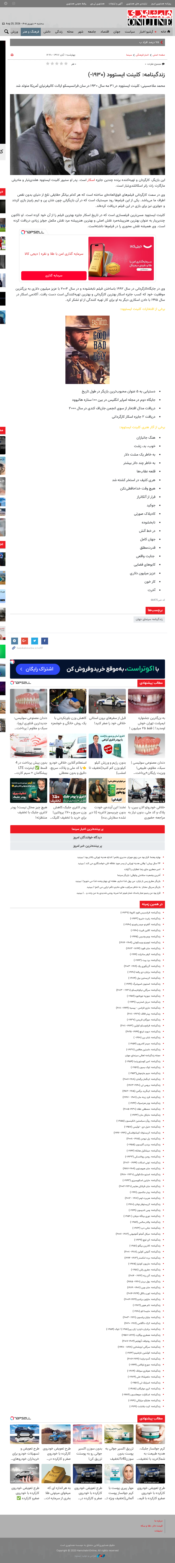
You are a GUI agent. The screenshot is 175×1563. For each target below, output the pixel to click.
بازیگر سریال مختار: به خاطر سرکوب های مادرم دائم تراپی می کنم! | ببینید (123, 887)
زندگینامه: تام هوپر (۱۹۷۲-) (146, 1305)
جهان (116, 31)
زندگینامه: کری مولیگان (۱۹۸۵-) (144, 1389)
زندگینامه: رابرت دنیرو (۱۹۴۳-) (145, 919)
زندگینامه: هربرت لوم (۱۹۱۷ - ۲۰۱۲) (142, 1198)
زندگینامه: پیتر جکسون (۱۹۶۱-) (145, 1192)
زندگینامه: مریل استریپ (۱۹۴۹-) (144, 1002)
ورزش (14, 31)
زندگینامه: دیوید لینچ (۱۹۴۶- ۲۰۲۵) (143, 1032)
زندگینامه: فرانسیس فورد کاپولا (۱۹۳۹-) (140, 913)
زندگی (58, 31)
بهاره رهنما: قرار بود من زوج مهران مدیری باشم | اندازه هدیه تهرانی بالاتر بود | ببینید (118, 857)
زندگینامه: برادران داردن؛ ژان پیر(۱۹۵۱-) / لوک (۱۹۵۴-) (133, 1329)
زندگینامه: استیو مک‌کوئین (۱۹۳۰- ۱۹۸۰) (140, 1175)
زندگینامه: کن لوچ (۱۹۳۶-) (147, 1240)
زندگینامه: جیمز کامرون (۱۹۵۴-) (144, 1044)
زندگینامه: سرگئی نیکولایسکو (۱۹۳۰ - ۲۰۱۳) (138, 990)
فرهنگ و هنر (31, 31)
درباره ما (158, 1521)
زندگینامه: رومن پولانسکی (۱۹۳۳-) (142, 1157)
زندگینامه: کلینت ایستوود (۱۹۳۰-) (126, 75)
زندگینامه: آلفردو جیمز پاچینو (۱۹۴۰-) (142, 925)
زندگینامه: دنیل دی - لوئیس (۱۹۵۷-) (142, 1127)
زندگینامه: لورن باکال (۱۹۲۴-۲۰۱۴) (143, 1293)
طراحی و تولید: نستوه (86, 1556)
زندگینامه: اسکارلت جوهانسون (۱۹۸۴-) (141, 1395)
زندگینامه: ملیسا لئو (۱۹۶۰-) (146, 1311)
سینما (129, 55)
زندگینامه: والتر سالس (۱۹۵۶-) (145, 1222)
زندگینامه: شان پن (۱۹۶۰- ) (147, 1038)
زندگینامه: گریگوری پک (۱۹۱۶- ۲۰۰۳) (142, 966)
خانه (163, 31)
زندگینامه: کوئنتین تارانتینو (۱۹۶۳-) (143, 1353)
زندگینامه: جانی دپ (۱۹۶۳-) (146, 1228)
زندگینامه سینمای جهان (149, 619)
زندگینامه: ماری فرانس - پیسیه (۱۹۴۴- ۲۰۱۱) (138, 1008)
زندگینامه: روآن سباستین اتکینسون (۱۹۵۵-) (138, 1121)
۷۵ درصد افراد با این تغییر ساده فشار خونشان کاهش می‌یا (125, 42)
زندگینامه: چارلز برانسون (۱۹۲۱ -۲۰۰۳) (141, 1317)
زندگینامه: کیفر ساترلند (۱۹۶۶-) (145, 954)
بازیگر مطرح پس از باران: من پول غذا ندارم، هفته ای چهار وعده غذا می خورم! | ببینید (117, 881)
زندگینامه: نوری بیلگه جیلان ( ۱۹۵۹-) (142, 1216)
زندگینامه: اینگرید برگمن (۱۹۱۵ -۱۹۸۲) (141, 1091)
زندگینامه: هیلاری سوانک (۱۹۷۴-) (143, 1371)
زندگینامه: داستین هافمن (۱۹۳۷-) (143, 1050)
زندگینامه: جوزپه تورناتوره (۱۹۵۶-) (143, 996)
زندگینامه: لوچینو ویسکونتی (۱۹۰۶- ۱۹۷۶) (139, 943)
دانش (47, 31)
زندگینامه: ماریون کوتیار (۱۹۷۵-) (144, 1264)
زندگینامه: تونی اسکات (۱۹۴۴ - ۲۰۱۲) (141, 1163)
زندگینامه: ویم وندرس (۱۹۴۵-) (145, 937)
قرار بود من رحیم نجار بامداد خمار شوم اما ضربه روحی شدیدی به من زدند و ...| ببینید (118, 893)
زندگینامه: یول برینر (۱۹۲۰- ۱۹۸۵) (143, 1282)
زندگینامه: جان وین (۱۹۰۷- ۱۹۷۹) (143, 1288)
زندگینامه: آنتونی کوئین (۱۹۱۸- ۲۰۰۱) (142, 1252)
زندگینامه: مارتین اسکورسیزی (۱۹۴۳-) (141, 1180)
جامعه (92, 31)
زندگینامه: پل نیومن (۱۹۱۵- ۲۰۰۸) (143, 1139)
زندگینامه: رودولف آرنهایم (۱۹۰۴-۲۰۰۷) (141, 1341)
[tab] (87, 829)
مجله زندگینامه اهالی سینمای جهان (142, 1056)
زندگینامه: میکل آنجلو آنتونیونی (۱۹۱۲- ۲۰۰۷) (138, 1234)
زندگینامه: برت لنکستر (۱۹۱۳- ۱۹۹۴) (142, 1258)
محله (70, 31)
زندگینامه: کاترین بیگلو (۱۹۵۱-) (144, 1246)
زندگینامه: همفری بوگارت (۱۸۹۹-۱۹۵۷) (141, 1335)
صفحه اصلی (159, 55)
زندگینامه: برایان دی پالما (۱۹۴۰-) (143, 972)
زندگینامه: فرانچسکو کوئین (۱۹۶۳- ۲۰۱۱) (140, 1026)
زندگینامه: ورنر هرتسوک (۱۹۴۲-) (144, 1103)
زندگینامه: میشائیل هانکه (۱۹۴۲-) (143, 1151)
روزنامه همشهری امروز (161, 3)
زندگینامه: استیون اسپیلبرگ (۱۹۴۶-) (142, 984)
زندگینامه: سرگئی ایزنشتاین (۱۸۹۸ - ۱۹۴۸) (139, 1347)
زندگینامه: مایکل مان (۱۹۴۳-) (145, 1115)
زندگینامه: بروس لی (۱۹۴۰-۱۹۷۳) (143, 1085)
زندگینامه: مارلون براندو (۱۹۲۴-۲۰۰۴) (142, 1299)
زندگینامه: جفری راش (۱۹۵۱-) (145, 1270)
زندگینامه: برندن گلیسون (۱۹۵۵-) (143, 1145)
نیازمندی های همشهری (136, 3)
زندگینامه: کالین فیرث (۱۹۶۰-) (145, 930)
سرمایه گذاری (53, 275)
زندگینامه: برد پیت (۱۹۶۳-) (147, 960)
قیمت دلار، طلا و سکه (151, 1526)
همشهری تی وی (97, 3)
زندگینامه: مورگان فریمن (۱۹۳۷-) (143, 1020)
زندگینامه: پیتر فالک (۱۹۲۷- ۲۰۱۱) (143, 1014)
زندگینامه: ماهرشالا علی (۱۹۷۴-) (144, 1377)
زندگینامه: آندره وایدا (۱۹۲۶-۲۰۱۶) (143, 1359)
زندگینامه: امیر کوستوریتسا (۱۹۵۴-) (142, 1061)
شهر (80, 31)
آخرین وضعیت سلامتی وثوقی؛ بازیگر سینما (138, 875)
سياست (130, 31)
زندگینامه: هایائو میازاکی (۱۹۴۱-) (144, 1401)
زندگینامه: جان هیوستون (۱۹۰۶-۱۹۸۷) (141, 1169)
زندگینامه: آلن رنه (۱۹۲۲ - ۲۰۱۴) (144, 1276)
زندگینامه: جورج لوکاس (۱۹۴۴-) (144, 1365)
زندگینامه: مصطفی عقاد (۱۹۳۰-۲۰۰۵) (141, 1109)
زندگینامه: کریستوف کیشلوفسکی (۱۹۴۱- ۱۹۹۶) (137, 1133)
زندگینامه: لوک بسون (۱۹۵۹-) (145, 1067)
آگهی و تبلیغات (115, 3)
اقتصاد (104, 31)
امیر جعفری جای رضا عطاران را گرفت (142, 869)
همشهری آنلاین (148, 18)
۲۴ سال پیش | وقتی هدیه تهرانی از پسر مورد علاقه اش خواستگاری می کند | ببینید (119, 863)
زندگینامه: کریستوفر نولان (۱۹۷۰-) (143, 1204)
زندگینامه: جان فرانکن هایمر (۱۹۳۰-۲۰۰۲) (139, 1186)
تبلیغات (158, 1531)
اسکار (90, 180)
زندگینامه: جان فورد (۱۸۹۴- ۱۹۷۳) (143, 948)
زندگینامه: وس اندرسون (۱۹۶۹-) (144, 1210)
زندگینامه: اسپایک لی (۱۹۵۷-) (145, 1383)
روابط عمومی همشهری (76, 3)
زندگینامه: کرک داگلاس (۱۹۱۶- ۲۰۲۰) (142, 1323)
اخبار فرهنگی (142, 55)
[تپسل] (23, 232)
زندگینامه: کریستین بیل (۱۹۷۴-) (144, 978)
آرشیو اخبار (146, 31)
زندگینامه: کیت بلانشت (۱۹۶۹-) (144, 1407)
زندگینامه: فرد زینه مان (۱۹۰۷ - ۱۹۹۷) (141, 1097)
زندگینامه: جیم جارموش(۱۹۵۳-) (144, 1073)
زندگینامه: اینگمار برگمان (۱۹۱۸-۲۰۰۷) (141, 1079)
